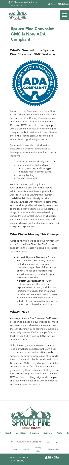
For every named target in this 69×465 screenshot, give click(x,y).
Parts (59, 433)
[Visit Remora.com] (52, 458)
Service (48, 433)
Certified (21, 433)
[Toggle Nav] (64, 15)
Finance (34, 433)
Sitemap (26, 450)
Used (8, 433)
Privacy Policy (38, 449)
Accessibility (53, 450)
